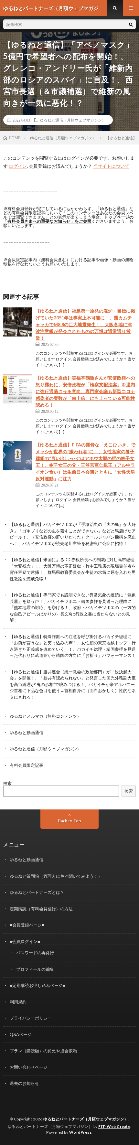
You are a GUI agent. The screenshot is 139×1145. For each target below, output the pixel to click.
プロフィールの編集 (35, 969)
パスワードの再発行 (35, 952)
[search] (131, 24)
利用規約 (18, 1001)
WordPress (80, 1132)
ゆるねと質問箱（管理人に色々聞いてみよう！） (56, 876)
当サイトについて (111, 166)
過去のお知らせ (24, 1083)
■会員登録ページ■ (27, 924)
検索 (7, 783)
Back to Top (69, 820)
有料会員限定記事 (26, 765)
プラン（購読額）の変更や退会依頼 (43, 1050)
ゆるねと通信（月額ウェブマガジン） (73, 120)
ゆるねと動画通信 (26, 732)
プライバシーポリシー (31, 1018)
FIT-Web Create (114, 1126)
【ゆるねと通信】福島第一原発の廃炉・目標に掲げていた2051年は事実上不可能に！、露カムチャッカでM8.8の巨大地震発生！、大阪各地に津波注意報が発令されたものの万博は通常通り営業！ (85, 324)
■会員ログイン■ (25, 941)
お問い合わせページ (29, 1067)
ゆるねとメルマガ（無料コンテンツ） (45, 716)
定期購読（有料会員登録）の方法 (41, 908)
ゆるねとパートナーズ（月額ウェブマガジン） (85, 1119)
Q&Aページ (21, 1034)
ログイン (18, 166)
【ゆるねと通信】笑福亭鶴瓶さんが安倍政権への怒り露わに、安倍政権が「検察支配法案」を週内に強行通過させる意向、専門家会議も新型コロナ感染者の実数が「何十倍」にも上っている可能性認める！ (85, 391)
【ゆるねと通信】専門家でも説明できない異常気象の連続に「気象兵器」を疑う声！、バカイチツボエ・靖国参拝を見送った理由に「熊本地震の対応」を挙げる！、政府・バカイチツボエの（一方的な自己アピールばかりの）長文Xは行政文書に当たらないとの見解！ (73, 607)
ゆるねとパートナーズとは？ (37, 892)
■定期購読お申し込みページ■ (37, 985)
